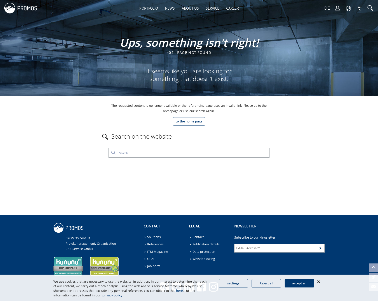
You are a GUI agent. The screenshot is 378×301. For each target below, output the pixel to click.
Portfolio (148, 8)
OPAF (151, 259)
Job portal (154, 266)
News (170, 8)
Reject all (266, 283)
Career (232, 8)
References (155, 244)
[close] (318, 281)
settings (233, 283)
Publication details (206, 244)
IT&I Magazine (157, 251)
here (179, 291)
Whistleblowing (203, 259)
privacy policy (112, 295)
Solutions (154, 237)
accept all (299, 283)
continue (320, 249)
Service (212, 8)
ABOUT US (190, 8)
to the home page (189, 121)
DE (327, 8)
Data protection (203, 251)
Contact (198, 237)
